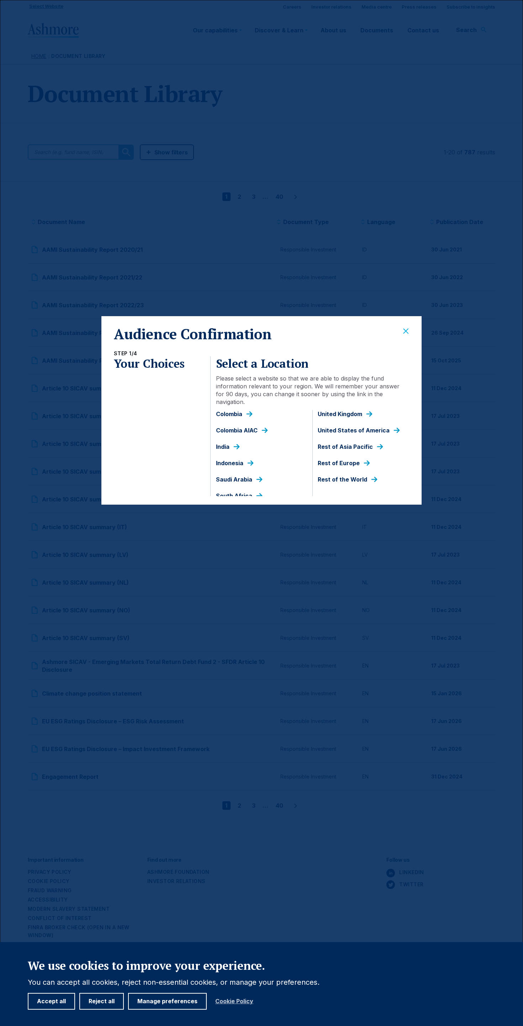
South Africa (234, 496)
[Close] (406, 331)
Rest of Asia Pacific (345, 446)
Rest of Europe (339, 463)
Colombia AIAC (237, 430)
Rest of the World (342, 479)
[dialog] (261, 513)
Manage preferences (167, 1001)
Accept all (51, 1001)
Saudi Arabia (234, 479)
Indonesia (229, 463)
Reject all (102, 1001)
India (222, 446)
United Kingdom (340, 414)
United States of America (354, 430)
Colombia (229, 414)
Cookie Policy (234, 1001)
